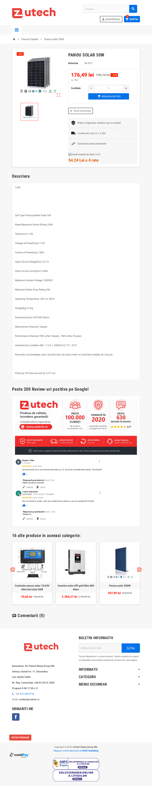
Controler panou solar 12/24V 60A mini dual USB (32, 587)
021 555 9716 (27, 693)
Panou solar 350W (119, 585)
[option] (32, 573)
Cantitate (76, 88)
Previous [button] (12, 569)
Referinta (73, 63)
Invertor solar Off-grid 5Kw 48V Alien (76, 587)
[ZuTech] (34, 12)
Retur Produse (20, 737)
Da (132, 648)
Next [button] (139, 569)
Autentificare (111, 19)
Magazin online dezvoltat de (76, 750)
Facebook (15, 717)
